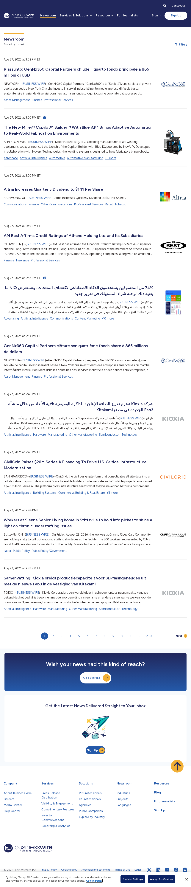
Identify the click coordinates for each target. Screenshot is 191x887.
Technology (129, 434)
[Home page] (19, 15)
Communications (15, 204)
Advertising (11, 318)
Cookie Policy (94, 880)
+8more (110, 158)
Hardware (39, 434)
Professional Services (58, 100)
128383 (149, 636)
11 (130, 636)
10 (122, 636)
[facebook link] (176, 870)
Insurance (22, 260)
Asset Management (17, 100)
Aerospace (11, 158)
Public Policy (21, 551)
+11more (112, 492)
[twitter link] (149, 870)
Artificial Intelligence (33, 158)
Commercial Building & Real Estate (81, 492)
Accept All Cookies (161, 878)
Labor (7, 551)
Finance (37, 100)
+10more (108, 318)
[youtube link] (167, 870)
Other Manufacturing (83, 434)
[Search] (165, 5)
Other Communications (56, 204)
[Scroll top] (177, 766)
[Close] (186, 879)
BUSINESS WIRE (33, 84)
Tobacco (120, 204)
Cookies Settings (133, 878)
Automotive (57, 158)
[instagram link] (185, 870)
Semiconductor (109, 434)
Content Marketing (87, 318)
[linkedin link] (158, 870)
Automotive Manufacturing (85, 158)
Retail (109, 204)
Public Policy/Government (49, 551)
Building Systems (45, 492)
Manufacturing (57, 434)
